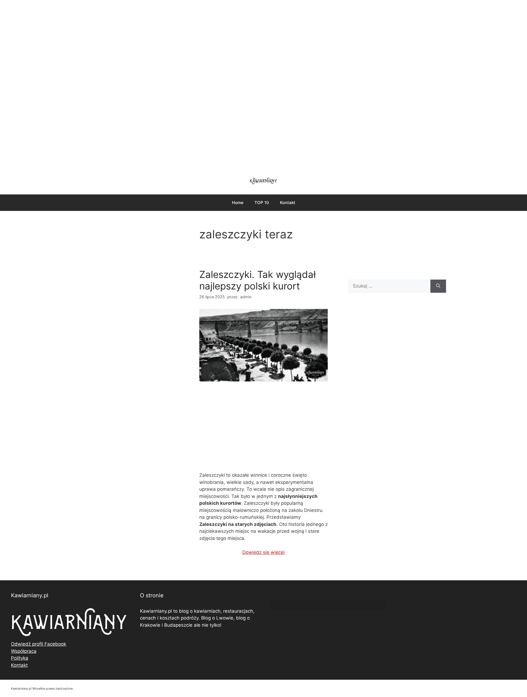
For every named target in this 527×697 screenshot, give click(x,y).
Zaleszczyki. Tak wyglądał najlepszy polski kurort (257, 280)
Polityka (19, 658)
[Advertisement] (263, 85)
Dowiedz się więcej (263, 552)
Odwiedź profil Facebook (38, 644)
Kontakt (287, 202)
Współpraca (24, 651)
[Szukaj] (438, 286)
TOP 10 (261, 202)
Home (237, 202)
